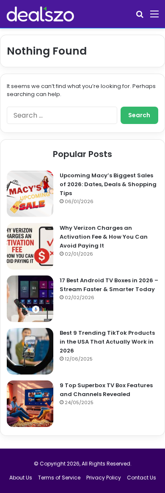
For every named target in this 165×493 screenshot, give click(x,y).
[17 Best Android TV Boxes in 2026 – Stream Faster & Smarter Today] (30, 298)
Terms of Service (59, 477)
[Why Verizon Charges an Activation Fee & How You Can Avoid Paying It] (30, 246)
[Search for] (139, 17)
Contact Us (141, 477)
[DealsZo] (40, 14)
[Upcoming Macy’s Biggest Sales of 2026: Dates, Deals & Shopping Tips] (30, 194)
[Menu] (154, 17)
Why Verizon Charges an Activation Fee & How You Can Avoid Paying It (104, 237)
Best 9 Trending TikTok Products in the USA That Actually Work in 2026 (107, 342)
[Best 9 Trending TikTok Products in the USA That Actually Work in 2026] (30, 351)
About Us (20, 477)
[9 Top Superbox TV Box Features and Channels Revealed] (30, 403)
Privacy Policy (103, 477)
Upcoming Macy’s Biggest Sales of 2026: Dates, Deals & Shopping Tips (108, 184)
